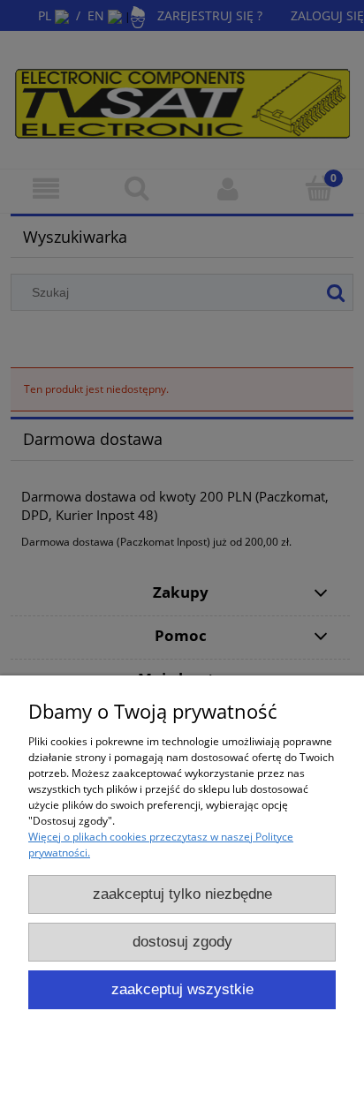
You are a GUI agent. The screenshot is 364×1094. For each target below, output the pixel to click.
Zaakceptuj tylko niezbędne (182, 894)
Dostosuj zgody (182, 941)
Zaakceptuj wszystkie (182, 989)
